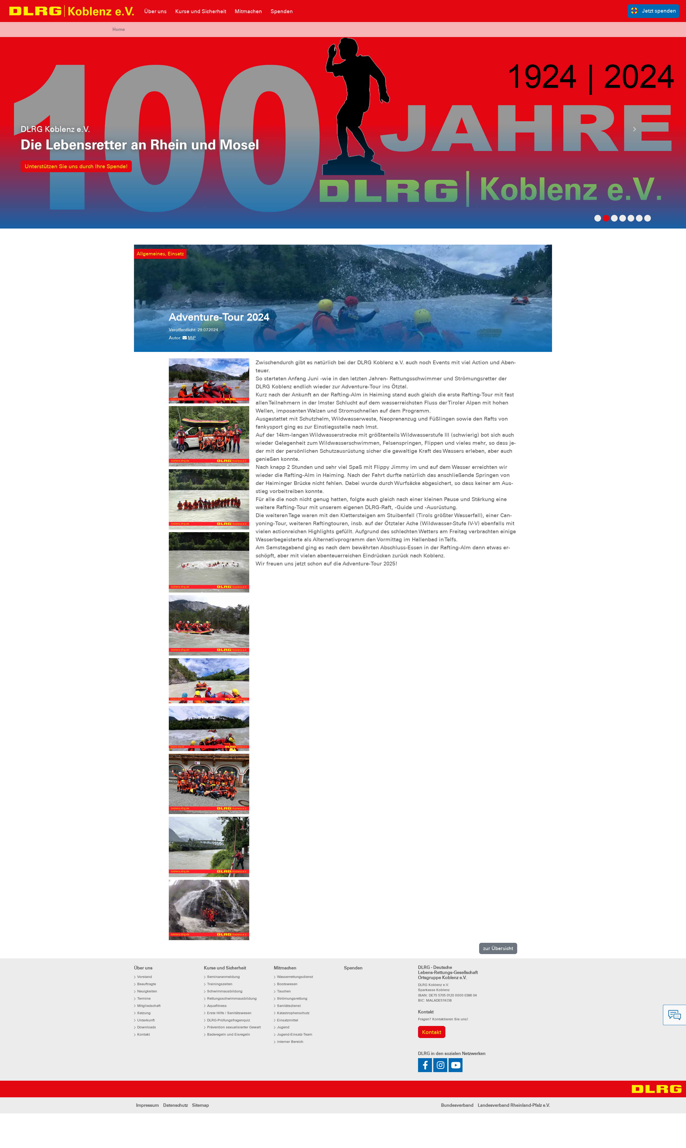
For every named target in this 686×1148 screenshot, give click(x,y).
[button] (51, 146)
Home (119, 29)
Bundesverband (457, 1135)
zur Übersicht (498, 978)
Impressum (147, 1135)
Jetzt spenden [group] (659, 11)
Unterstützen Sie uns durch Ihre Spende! (76, 181)
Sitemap (200, 1135)
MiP (192, 368)
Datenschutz (175, 1135)
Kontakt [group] (431, 1062)
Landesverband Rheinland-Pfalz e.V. (514, 1135)
